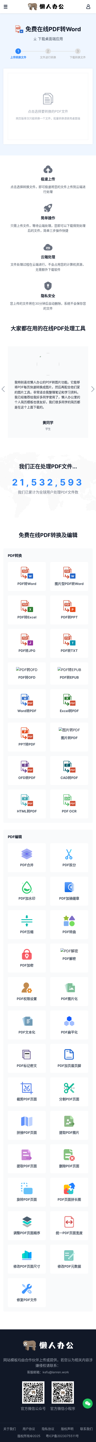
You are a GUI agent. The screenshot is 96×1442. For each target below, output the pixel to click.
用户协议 (29, 1429)
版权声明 (67, 1429)
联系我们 (86, 1429)
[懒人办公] (46, 6)
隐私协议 (48, 1429)
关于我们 (9, 1429)
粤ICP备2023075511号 (62, 1436)
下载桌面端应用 (50, 39)
